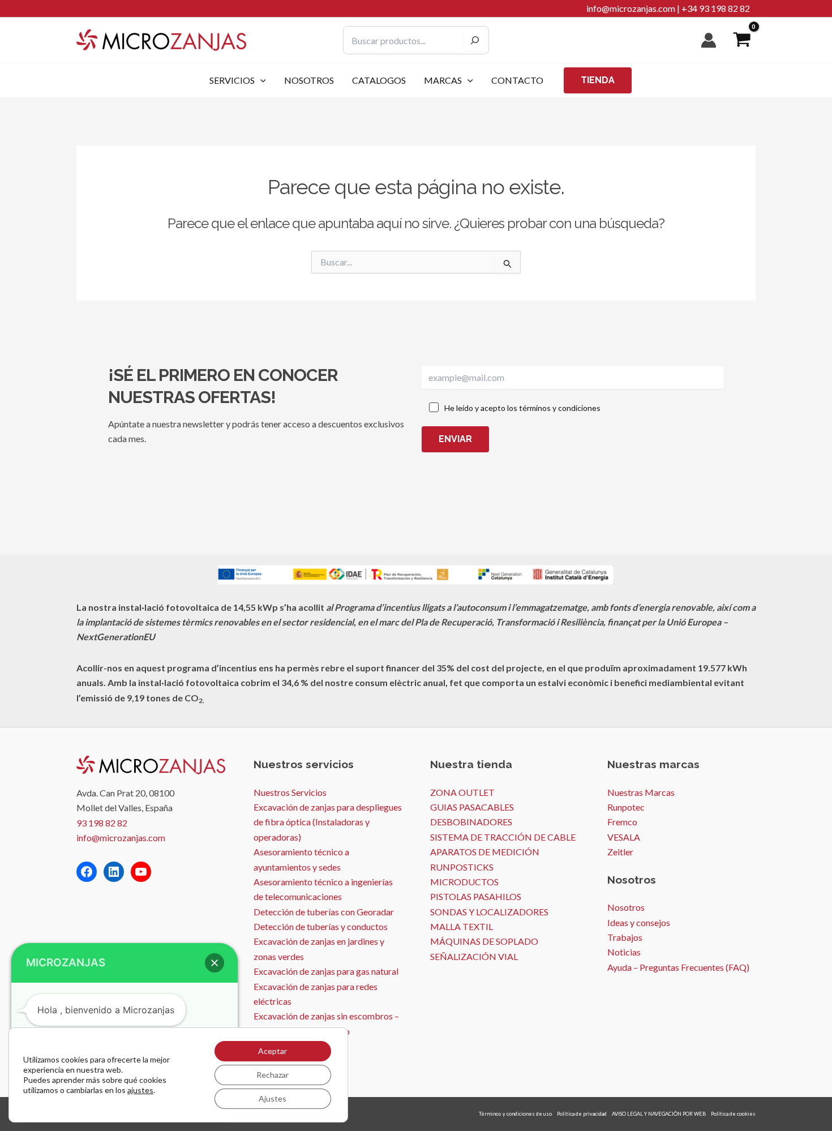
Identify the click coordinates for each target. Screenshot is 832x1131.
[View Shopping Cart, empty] (742, 40)
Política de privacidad (582, 1114)
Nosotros (626, 907)
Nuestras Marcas (641, 792)
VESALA (623, 837)
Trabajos (624, 937)
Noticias (624, 951)
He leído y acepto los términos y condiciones (522, 408)
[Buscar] (475, 40)
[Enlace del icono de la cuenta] (709, 40)
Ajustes (272, 1098)
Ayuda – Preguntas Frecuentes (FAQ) (678, 967)
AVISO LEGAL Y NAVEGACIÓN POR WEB (659, 1114)
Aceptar (272, 1051)
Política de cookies (733, 1114)
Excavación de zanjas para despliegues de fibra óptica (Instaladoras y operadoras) (328, 822)
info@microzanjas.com (630, 8)
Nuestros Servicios (290, 792)
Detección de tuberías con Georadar (324, 911)
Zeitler (620, 851)
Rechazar (272, 1074)
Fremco (622, 821)
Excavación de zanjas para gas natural (326, 971)
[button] (260, 80)
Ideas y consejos (638, 922)
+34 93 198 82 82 (715, 8)
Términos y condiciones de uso (515, 1114)
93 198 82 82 (101, 822)
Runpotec (626, 807)
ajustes (140, 1090)
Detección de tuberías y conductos (321, 926)
